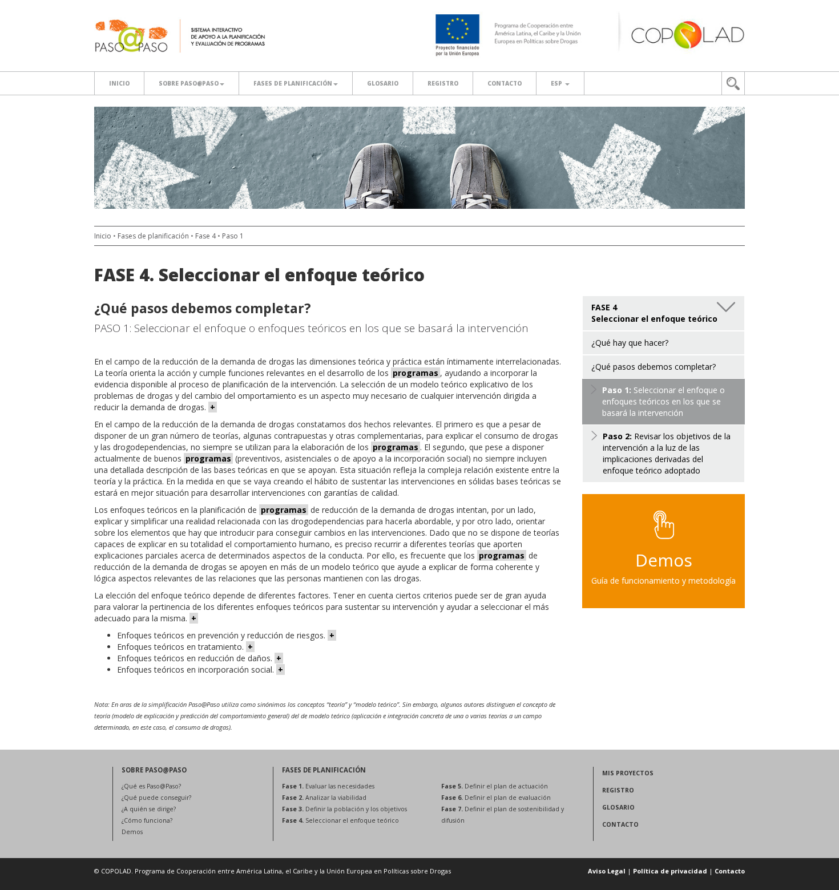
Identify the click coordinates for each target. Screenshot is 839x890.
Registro (442, 83)
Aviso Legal (607, 871)
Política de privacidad (670, 871)
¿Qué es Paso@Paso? (151, 786)
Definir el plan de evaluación (496, 798)
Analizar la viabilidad (324, 798)
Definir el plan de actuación (494, 786)
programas (415, 372)
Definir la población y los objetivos (344, 809)
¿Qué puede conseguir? (156, 798)
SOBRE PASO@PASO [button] (189, 83)
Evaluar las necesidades (328, 786)
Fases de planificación (292, 83)
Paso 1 (233, 236)
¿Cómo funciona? (147, 820)
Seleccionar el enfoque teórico (340, 820)
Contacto (504, 83)
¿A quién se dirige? (149, 809)
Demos (132, 832)
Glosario (382, 83)
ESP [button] (557, 83)
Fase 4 (205, 236)
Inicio (119, 83)
